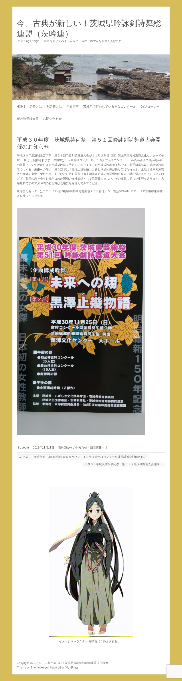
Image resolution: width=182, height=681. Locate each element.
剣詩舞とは (54, 106)
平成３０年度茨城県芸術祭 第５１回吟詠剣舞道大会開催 (124, 464)
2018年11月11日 (43, 447)
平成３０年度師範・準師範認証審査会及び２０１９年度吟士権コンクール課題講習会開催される (82, 457)
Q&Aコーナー (150, 106)
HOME (21, 106)
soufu (25, 447)
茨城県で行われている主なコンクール (109, 106)
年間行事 (72, 106)
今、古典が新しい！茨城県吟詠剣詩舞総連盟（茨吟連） (89, 28)
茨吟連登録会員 (28, 119)
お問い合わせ (52, 119)
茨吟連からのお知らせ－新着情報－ (81, 447)
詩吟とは (36, 106)
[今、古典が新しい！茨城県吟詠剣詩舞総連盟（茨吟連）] (91, 56)
